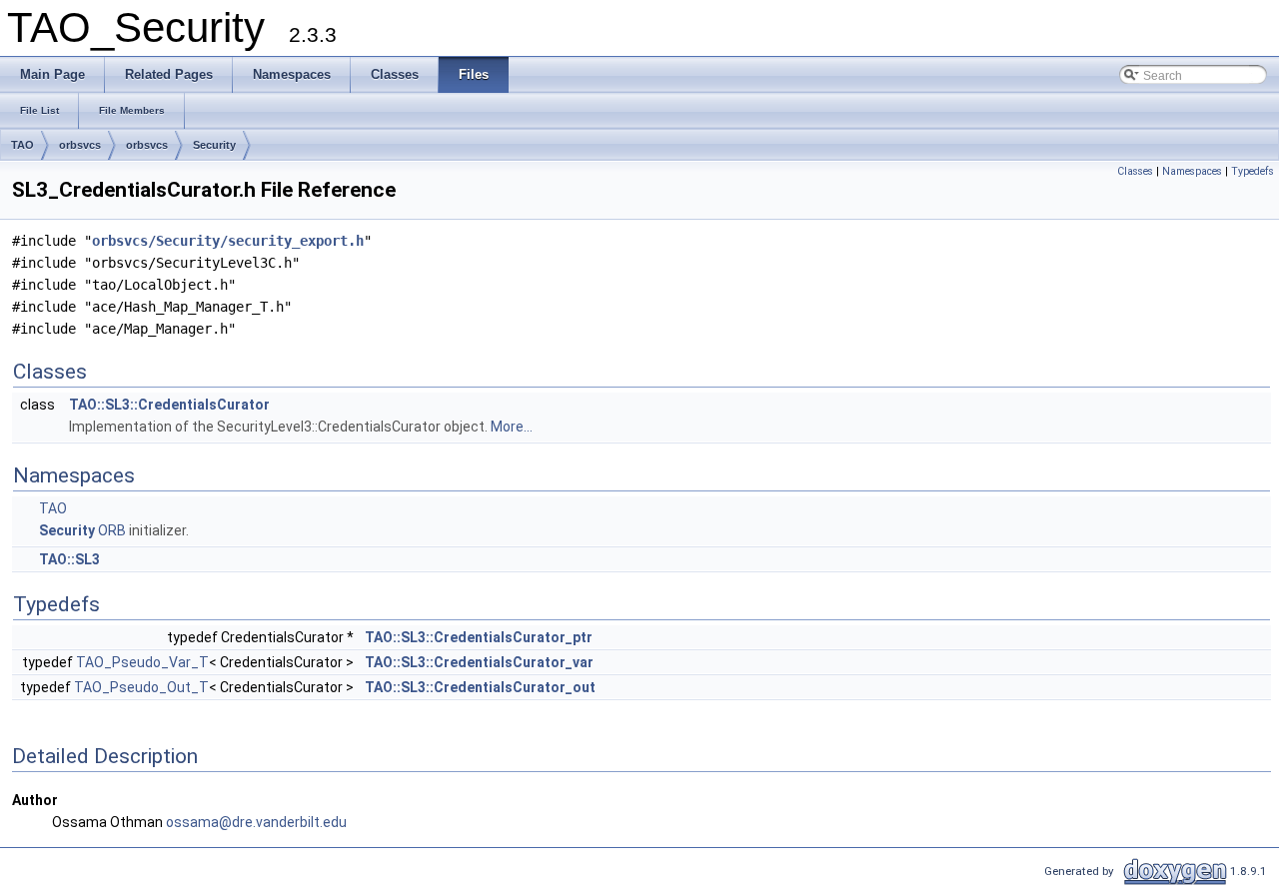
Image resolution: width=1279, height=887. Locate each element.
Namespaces (1192, 171)
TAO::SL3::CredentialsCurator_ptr (479, 637)
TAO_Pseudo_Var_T (142, 662)
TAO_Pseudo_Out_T (141, 687)
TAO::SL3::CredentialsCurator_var (479, 662)
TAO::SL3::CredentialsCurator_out (480, 687)
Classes (1135, 171)
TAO (22, 145)
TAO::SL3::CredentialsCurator (169, 405)
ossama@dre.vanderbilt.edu (256, 822)
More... (512, 427)
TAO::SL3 (69, 559)
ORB (112, 530)
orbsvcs (80, 145)
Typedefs (1252, 171)
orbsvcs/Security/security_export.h (228, 241)
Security (214, 145)
